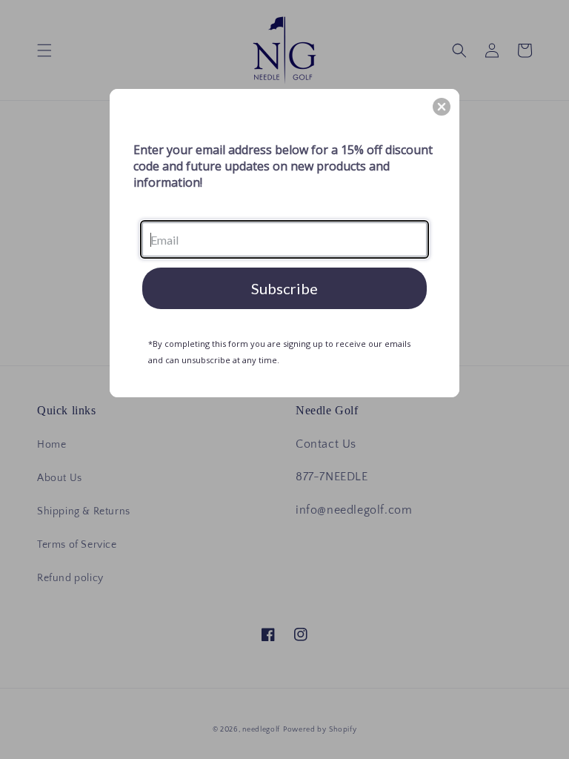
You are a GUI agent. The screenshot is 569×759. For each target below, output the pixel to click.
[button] (441, 107)
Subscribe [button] (284, 288)
